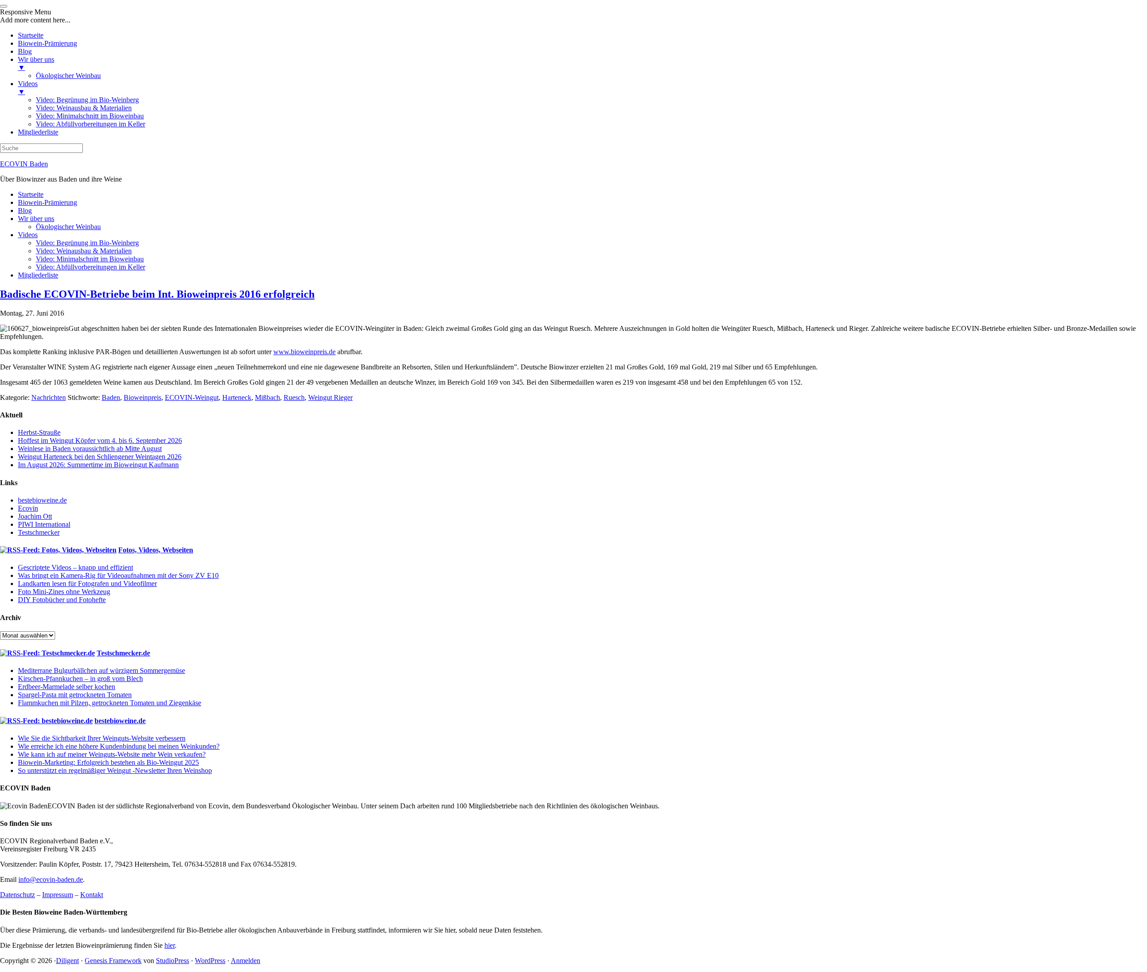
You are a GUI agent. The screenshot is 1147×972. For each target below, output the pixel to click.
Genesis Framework (113, 960)
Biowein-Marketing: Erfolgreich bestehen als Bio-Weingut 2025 (108, 762)
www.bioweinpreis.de (304, 352)
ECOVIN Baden (24, 164)
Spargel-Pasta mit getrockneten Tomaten (75, 695)
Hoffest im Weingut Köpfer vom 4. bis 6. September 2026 (100, 440)
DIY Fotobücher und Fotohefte (62, 599)
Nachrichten (48, 397)
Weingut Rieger (330, 397)
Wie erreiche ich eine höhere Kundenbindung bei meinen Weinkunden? (119, 746)
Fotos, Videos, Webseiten (155, 550)
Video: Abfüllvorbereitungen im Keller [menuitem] (90, 124)
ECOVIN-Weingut (192, 397)
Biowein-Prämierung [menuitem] (47, 43)
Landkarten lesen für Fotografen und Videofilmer (87, 583)
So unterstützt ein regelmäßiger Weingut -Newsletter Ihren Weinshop (115, 770)
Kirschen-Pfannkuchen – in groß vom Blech (80, 678)
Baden (111, 397)
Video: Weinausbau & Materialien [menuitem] (84, 108)
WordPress (210, 960)
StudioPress (172, 960)
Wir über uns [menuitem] (36, 63)
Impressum (57, 894)
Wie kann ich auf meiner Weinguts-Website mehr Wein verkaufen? (112, 754)
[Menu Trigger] (3, 6)
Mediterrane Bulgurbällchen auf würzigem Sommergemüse (101, 670)
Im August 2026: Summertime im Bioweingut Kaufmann (98, 465)
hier (169, 945)
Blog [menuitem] (25, 51)
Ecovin (28, 508)
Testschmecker (39, 532)
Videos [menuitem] (28, 87)
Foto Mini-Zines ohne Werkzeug (64, 591)
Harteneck (236, 397)
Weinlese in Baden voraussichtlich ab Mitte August (90, 448)
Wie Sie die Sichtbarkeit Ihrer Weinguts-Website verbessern (101, 738)
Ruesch (294, 397)
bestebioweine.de (42, 500)
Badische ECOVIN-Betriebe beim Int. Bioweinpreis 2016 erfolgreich (157, 294)
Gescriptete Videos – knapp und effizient (75, 567)
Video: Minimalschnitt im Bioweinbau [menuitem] (90, 116)
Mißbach (267, 397)
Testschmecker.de (123, 653)
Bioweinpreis (142, 397)
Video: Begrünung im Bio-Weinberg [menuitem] (87, 100)
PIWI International (44, 524)
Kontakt (91, 894)
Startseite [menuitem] (30, 35)
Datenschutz (17, 894)
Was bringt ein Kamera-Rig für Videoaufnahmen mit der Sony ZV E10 (118, 575)
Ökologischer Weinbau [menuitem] (68, 75)
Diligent (67, 960)
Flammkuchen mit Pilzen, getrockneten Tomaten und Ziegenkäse (109, 703)
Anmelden (245, 960)
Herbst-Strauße (39, 432)
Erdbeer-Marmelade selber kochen (66, 686)
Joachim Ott (35, 516)
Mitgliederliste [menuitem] (38, 132)
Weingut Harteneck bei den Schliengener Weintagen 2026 (99, 456)
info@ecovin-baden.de (50, 879)
